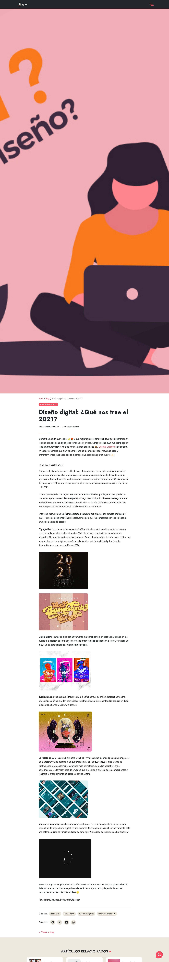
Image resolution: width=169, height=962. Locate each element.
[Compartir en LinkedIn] (66, 922)
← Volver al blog (46, 932)
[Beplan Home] (23, 4)
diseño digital (69, 914)
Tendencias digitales (48, 404)
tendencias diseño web (107, 914)
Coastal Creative (107, 446)
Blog (47, 398)
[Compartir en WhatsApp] (73, 922)
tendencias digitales (86, 914)
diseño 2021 (55, 914)
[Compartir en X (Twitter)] (59, 922)
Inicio (41, 398)
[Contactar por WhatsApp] (159, 954)
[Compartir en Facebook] (52, 922)
